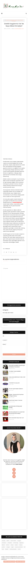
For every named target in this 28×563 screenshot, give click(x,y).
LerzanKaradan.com (19, 28)
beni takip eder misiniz (8, 312)
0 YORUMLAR (7, 248)
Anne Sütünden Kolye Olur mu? (16, 417)
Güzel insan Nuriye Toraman (15, 400)
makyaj (20, 544)
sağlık (12, 547)
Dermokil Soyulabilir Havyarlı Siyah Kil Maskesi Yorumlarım (17, 366)
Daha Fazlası (19, 464)
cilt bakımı (4, 542)
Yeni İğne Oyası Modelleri (15, 371)
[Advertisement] (14, 41)
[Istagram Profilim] (14, 476)
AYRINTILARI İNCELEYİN (9, 561)
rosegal (8, 547)
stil (24, 547)
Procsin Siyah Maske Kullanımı (16, 388)
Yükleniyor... (5, 325)
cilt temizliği (15, 542)
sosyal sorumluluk (19, 547)
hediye (12, 544)
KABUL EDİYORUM (20, 561)
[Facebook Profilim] (14, 469)
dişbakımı (21, 542)
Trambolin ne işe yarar (14, 383)
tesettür (6, 549)
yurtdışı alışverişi (13, 549)
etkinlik (3, 544)
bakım (8, 540)
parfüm (3, 547)
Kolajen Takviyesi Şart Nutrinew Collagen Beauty (16, 395)
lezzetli (16, 544)
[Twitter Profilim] (14, 473)
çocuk (19, 549)
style (3, 549)
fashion (7, 544)
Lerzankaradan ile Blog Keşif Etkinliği (15, 406)
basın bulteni (13, 540)
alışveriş (3, 540)
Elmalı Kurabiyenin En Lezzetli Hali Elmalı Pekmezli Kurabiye (16, 412)
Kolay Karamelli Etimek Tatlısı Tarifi (17, 377)
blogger (19, 540)
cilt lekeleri (10, 542)
